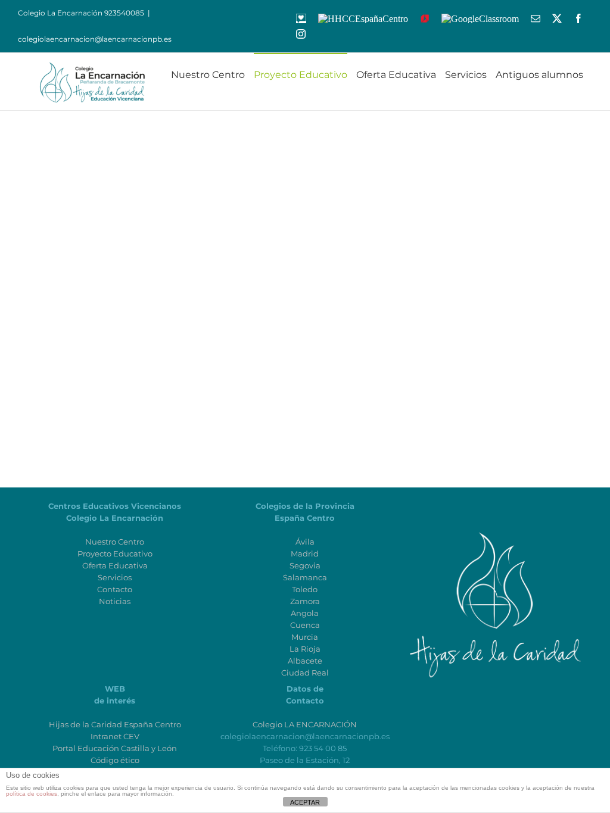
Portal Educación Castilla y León (114, 748)
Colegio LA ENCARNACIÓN (305, 724)
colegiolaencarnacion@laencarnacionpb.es (95, 39)
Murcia (304, 637)
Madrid (305, 553)
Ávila (305, 541)
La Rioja (305, 648)
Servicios (115, 577)
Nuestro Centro (114, 541)
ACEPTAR (305, 802)
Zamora (305, 601)
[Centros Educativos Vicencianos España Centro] (494, 518)
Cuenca (305, 625)
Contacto (114, 589)
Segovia (305, 565)
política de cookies (31, 793)
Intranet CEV (115, 736)
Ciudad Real (305, 672)
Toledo (305, 589)
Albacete (305, 660)
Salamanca (305, 577)
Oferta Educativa (115, 565)
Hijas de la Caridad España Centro (115, 724)
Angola (305, 613)
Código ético (115, 760)
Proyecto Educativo (114, 553)
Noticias (114, 601)
